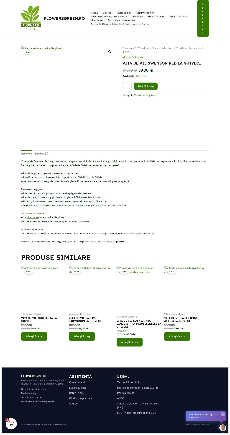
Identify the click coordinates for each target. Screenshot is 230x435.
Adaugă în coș (146, 86)
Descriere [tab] (26, 153)
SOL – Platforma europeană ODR (136, 412)
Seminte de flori (145, 12)
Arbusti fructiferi (178, 16)
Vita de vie (97, 20)
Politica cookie (125, 393)
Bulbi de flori (124, 12)
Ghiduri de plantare (80, 398)
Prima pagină (129, 48)
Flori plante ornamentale (121, 20)
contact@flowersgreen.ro (41, 401)
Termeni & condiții (128, 382)
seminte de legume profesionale (109, 16)
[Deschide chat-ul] (222, 427)
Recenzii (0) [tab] (41, 153)
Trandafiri (137, 16)
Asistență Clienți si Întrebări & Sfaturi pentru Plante (120, 24)
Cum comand (77, 382)
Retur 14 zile (76, 393)
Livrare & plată (77, 387)
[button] (203, 18)
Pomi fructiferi (156, 16)
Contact (107, 12)
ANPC (120, 398)
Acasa (94, 12)
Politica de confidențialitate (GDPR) (137, 387)
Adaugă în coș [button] (34, 336)
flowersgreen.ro (64, 18)
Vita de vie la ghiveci (163, 48)
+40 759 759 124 (33, 397)
